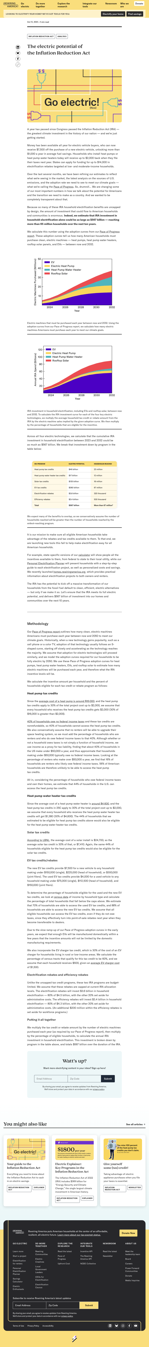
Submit (108, 1078)
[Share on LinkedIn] (18, 47)
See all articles (134, 1124)
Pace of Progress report (46, 631)
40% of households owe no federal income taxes (55, 721)
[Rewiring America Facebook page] (130, 1326)
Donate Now (128, 1233)
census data (61, 897)
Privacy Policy (33, 1326)
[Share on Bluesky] (18, 53)
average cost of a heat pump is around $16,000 (66, 701)
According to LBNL (38, 840)
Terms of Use (18, 1326)
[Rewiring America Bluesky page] (117, 1326)
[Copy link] (18, 64)
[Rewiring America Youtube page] (136, 1326)
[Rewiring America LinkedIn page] (111, 1326)
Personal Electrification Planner (45, 563)
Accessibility (47, 1326)
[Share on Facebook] (18, 59)
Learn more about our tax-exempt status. (79, 1234)
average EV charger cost (105, 963)
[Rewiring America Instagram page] (123, 1326)
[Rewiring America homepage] (10, 4)
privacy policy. (67, 1316)
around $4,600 (100, 803)
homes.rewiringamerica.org (69, 571)
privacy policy (98, 1089)
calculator (84, 555)
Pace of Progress (63, 186)
